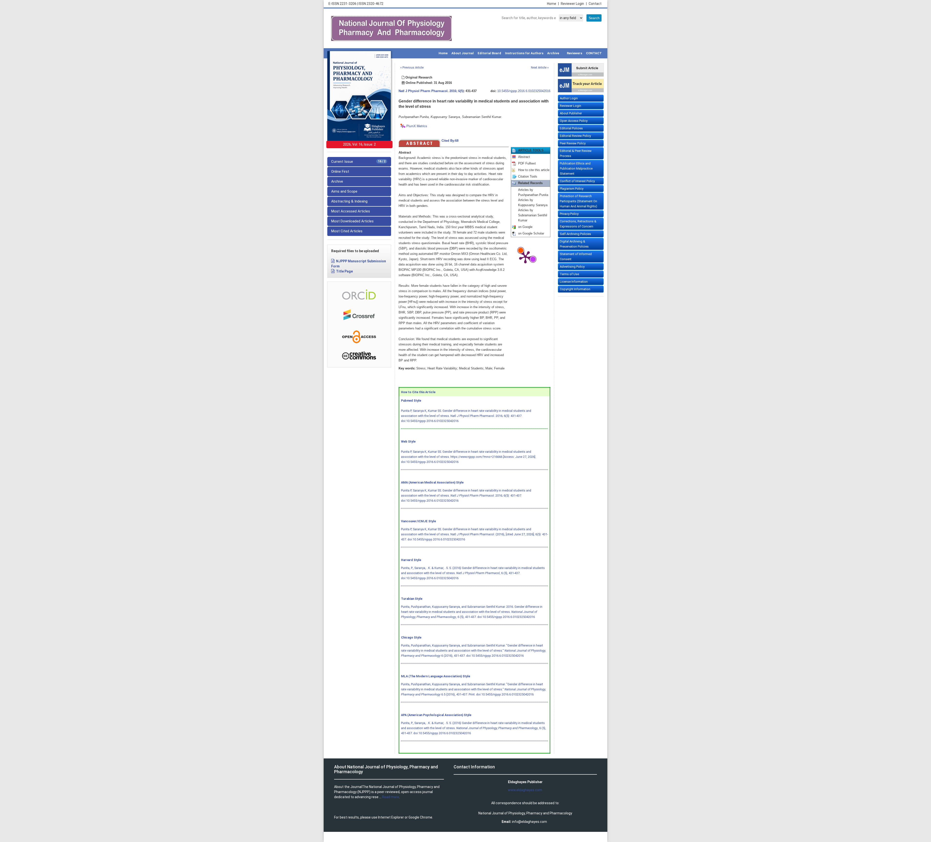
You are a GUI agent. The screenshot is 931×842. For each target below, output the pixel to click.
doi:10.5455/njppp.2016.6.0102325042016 (429, 421)
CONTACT (594, 53)
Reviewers (574, 53)
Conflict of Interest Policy (577, 181)
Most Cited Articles (346, 231)
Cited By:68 (449, 140)
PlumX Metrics (416, 126)
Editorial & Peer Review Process (576, 153)
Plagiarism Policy (571, 188)
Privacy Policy (569, 214)
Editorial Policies (571, 128)
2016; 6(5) (456, 91)
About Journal (462, 53)
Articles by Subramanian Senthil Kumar (532, 215)
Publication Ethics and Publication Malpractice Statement (576, 168)
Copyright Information (575, 289)
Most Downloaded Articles (352, 221)
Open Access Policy (573, 121)
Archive (553, 53)
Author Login (569, 98)
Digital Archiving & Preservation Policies (574, 244)
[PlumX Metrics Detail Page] (525, 256)
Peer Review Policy (573, 143)
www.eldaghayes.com (525, 790)
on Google (525, 227)
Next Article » (540, 67)
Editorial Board (489, 53)
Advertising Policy (572, 266)
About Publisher (571, 113)
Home (553, 4)
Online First (340, 171)
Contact (595, 4)
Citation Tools (527, 176)
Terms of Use (569, 274)
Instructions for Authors (524, 53)
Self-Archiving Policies (575, 234)
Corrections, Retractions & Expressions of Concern (578, 223)
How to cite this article (533, 170)
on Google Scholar (531, 233)
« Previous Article (412, 67)
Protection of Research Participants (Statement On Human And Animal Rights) (578, 201)
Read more (390, 797)
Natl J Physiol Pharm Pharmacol (423, 91)
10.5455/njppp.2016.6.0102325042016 (523, 91)
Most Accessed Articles (350, 211)
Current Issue (358, 161)
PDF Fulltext (527, 163)
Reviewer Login (574, 4)
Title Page (344, 271)
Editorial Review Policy (575, 136)
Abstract (524, 157)
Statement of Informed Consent (576, 256)
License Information (574, 281)
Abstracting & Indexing (349, 201)
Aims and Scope (344, 191)
